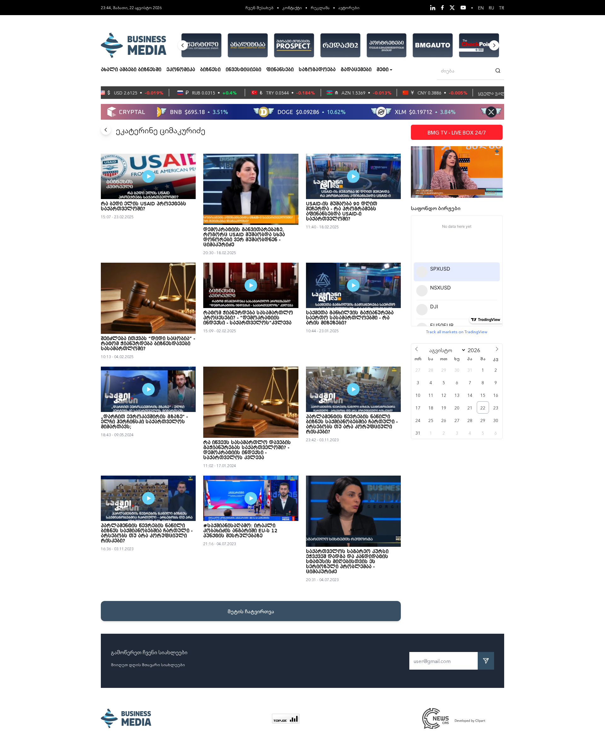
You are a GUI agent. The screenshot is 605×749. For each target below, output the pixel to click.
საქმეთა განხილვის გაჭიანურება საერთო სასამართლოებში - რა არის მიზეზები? (350, 318)
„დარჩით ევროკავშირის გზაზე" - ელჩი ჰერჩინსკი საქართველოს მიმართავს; (144, 422)
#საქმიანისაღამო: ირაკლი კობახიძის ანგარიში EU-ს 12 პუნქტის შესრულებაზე (240, 531)
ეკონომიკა (180, 69)
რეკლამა (320, 7)
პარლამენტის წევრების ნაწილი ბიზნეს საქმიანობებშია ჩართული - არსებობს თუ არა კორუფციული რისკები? (352, 425)
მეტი (383, 69)
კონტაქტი (292, 7)
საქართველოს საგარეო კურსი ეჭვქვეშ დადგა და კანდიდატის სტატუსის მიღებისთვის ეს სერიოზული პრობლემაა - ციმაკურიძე (347, 562)
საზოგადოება (317, 69)
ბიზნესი (210, 69)
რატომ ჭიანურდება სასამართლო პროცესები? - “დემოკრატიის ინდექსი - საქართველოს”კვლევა (248, 318)
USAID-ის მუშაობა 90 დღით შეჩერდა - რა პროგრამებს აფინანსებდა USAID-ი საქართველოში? (341, 212)
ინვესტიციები (243, 69)
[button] (183, 45)
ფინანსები (280, 69)
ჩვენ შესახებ (259, 7)
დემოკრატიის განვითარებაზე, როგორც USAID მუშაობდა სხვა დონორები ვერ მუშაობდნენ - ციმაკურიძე (244, 237)
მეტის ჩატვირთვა (251, 611)
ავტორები (349, 7)
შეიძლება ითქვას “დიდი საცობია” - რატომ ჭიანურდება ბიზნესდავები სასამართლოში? (148, 344)
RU (491, 7)
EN (481, 7)
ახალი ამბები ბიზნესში (131, 69)
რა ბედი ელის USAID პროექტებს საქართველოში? (143, 207)
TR (501, 7)
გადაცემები (356, 69)
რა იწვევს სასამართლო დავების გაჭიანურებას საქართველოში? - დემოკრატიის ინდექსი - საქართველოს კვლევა (247, 450)
